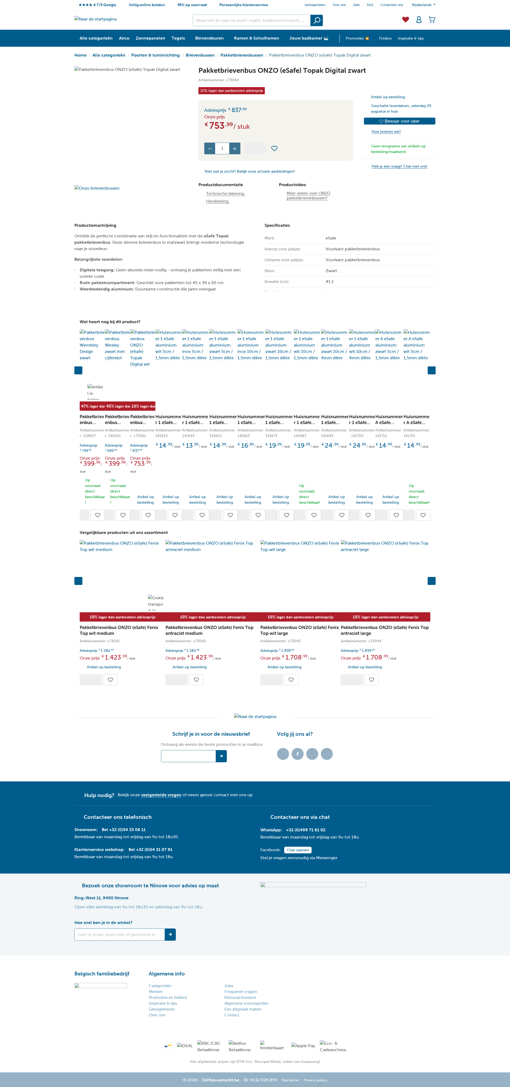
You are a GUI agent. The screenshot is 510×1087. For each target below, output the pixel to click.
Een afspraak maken (243, 1009)
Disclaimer (290, 1080)
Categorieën (160, 986)
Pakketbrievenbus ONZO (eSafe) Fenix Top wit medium (119, 630)
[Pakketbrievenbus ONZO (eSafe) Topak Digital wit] (142, 348)
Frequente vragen (240, 992)
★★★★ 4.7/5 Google (97, 5)
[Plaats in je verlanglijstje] (274, 148)
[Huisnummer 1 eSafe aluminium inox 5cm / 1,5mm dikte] (196, 345)
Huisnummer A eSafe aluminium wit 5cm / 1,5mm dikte (416, 420)
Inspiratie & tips (163, 1003)
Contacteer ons (391, 5)
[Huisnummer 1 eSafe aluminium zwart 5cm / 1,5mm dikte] (223, 345)
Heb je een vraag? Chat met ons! (399, 166)
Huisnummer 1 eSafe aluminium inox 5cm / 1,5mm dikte (195, 420)
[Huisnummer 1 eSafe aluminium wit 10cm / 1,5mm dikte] (307, 345)
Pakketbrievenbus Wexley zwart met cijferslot (117, 420)
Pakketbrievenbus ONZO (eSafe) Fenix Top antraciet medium (209, 630)
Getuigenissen (315, 5)
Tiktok (283, 754)
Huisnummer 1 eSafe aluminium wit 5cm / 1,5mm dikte (168, 420)
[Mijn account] (419, 19)
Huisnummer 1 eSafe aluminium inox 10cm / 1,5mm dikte (251, 420)
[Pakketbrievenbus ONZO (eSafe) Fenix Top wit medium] (122, 546)
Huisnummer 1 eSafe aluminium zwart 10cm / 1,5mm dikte (279, 420)
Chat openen (298, 850)
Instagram (312, 754)
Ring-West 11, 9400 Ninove (101, 898)
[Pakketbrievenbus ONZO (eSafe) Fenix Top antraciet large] (385, 546)
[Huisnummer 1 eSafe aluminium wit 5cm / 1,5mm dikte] (168, 345)
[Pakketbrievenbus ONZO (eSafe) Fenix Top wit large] (300, 546)
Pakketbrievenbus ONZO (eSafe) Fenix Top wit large (299, 630)
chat (324, 817)
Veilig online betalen (147, 5)
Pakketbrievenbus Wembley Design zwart (92, 420)
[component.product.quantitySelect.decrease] (209, 148)
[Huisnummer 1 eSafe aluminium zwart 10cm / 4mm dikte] (335, 345)
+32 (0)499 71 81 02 (305, 830)
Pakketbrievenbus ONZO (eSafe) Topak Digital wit (142, 420)
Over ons (339, 5)
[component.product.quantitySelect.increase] (234, 148)
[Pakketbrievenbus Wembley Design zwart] (92, 345)
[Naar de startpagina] (95, 19)
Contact (231, 1015)
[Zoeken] (316, 20)
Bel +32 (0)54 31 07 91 (150, 849)
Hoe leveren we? (386, 132)
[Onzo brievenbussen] (131, 188)
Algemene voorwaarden (246, 1003)
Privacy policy (315, 1080)
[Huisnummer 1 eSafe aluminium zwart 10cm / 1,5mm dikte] (279, 345)
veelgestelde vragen (161, 795)
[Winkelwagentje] (431, 19)
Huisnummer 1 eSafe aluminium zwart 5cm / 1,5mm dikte (223, 420)
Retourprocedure (240, 997)
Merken (156, 992)
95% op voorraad (192, 5)
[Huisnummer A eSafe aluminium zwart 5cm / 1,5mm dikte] (389, 345)
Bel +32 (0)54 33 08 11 (124, 829)
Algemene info (167, 974)
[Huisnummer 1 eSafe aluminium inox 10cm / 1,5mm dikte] (251, 345)
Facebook (298, 754)
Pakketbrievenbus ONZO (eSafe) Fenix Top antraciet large (385, 630)
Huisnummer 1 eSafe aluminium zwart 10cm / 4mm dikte (335, 420)
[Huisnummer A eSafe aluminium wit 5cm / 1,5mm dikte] (416, 345)
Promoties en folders (168, 997)
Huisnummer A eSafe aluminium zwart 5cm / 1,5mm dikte (389, 420)
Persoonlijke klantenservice (243, 5)
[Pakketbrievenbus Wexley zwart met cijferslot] (117, 345)
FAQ (370, 5)
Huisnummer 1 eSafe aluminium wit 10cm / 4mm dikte (362, 420)
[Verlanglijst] (405, 19)
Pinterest (327, 754)
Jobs (356, 5)
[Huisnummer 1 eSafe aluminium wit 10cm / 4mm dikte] (362, 345)
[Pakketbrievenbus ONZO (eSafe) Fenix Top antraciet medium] (212, 546)
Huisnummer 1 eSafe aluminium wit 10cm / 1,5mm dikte (307, 420)
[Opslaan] (170, 934)
